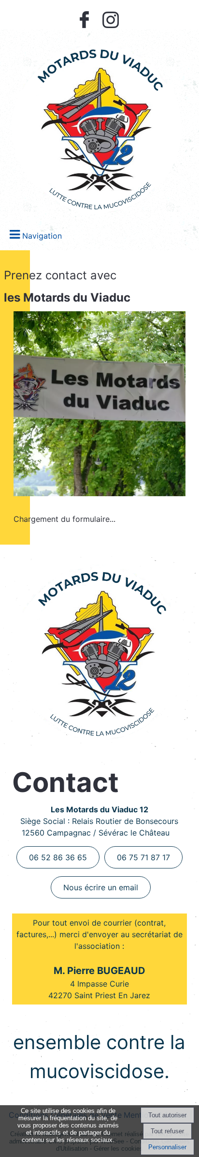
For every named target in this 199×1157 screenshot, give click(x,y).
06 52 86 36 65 (58, 857)
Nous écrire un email (100, 887)
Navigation (42, 236)
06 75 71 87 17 (143, 857)
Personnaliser (167, 1147)
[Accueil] (97, 124)
